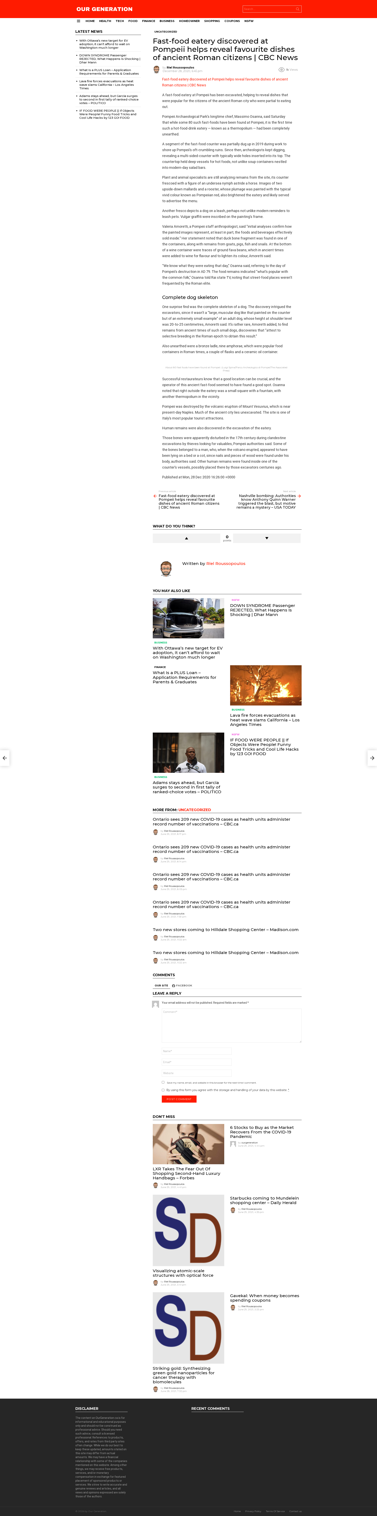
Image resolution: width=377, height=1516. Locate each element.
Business (167, 21)
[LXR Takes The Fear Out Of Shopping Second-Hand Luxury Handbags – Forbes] (188, 1144)
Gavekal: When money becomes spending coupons (264, 1298)
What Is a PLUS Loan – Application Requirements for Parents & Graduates (184, 677)
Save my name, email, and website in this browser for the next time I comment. (212, 1082)
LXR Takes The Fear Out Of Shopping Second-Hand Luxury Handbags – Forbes (186, 1173)
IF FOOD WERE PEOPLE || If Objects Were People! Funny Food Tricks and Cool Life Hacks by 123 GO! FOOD (264, 746)
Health (105, 21)
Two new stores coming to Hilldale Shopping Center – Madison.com (226, 929)
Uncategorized (194, 810)
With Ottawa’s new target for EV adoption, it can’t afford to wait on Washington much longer (188, 653)
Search (298, 9)
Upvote (186, 538)
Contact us (295, 1511)
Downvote (267, 538)
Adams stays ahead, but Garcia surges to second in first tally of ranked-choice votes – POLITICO (187, 787)
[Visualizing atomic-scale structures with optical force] (188, 1230)
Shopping (212, 21)
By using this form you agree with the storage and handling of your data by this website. (227, 1090)
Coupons (232, 21)
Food (133, 21)
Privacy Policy (253, 1511)
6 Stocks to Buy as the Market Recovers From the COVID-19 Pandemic (262, 1132)
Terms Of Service (275, 1511)
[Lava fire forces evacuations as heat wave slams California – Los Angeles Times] (266, 685)
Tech (120, 21)
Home (90, 21)
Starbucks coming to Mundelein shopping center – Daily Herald (264, 1200)
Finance (148, 21)
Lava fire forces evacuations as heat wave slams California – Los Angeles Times (265, 720)
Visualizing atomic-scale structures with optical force (183, 1273)
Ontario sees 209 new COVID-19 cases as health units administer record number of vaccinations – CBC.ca (221, 821)
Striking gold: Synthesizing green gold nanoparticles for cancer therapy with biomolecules (184, 1375)
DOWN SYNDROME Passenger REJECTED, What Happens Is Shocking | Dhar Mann (262, 610)
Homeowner (189, 21)
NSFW (248, 21)
